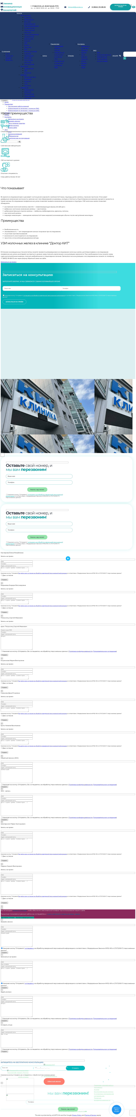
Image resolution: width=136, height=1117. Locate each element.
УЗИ (25, 43)
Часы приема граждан (84, 57)
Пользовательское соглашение (104, 651)
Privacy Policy (77, 1115)
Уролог (26, 45)
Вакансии (9, 60)
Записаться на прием (16, 119)
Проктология (29, 36)
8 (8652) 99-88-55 (99, 7)
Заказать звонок (14, 121)
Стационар (24, 87)
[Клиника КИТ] (11, 7)
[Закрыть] (130, 5)
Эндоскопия (28, 39)
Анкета (96, 1089)
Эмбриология (102, 57)
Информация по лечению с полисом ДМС (23, 108)
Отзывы (71, 56)
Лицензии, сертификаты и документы (103, 1086)
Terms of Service (90, 1115)
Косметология (29, 28)
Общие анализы (30, 77)
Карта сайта (12, 127)
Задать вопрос (13, 125)
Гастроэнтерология (31, 34)
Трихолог (27, 53)
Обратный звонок (54, 1081)
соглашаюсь (29, 948)
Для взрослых (25, 15)
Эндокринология (30, 51)
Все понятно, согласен (7, 917)
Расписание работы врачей (58, 48)
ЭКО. (26, 49)
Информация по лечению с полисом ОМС (23, 110)
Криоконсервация (104, 55)
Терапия (27, 41)
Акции (115, 55)
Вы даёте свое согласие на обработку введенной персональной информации (42, 573)
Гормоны (27, 81)
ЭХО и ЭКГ (28, 58)
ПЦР (25, 83)
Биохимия (28, 79)
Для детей (24, 66)
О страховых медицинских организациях (104, 1095)
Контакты (81, 44)
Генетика (27, 85)
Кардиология (29, 64)
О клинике (6, 51)
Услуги (19, 13)
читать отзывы (23, 1077)
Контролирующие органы (103, 1092)
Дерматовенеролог (31, 26)
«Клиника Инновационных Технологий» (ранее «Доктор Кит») (17, 1073)
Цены (45, 56)
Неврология (28, 56)
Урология (27, 73)
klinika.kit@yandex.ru (75, 7)
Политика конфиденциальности (102, 1099)
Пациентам (55, 44)
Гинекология (29, 19)
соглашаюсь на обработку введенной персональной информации (44, 295)
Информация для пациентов (75, 1111)
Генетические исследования (19, 138)
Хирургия (27, 47)
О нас (8, 53)
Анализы (23, 75)
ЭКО (94, 50)
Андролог (28, 17)
